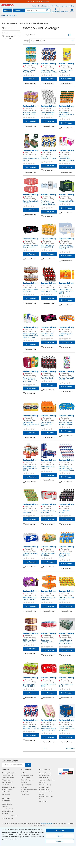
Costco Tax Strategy (8, 778)
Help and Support (44, 773)
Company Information (8, 773)
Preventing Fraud (44, 789)
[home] (7, 5)
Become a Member (47, 823)
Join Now (23, 773)
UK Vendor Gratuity (8, 818)
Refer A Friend (25, 778)
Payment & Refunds (45, 775)
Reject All (60, 841)
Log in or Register (26, 785)
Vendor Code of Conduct (10, 816)
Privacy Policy (6, 780)
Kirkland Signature (7, 789)
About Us (6, 769)
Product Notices (44, 787)
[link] (31, 61)
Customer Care (45, 769)
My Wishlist (24, 792)
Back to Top (70, 748)
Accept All (60, 830)
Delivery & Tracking (45, 785)
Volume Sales (25, 794)
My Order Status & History (29, 789)
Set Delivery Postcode (8, 15)
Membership (26, 769)
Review (60, 836)
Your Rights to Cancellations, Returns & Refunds (46, 780)
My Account (24, 787)
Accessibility (43, 801)
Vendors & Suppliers (6, 799)
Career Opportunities (8, 775)
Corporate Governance (9, 787)
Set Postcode (31, 79)
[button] (48, 10)
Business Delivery (12, 23)
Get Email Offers (10, 760)
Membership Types (27, 775)
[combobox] (19, 10)
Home (3, 23)
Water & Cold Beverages (40, 23)
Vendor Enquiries (7, 809)
